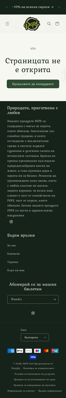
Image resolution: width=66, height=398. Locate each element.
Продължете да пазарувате (33, 84)
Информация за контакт (21, 391)
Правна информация (50, 391)
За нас (11, 245)
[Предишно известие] (7, 7)
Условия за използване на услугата (34, 374)
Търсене (12, 262)
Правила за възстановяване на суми (34, 379)
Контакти (13, 253)
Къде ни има (16, 270)
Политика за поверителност (38, 368)
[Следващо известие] (59, 7)
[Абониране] (54, 299)
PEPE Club (28, 363)
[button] (7, 24)
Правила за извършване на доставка (35, 385)
